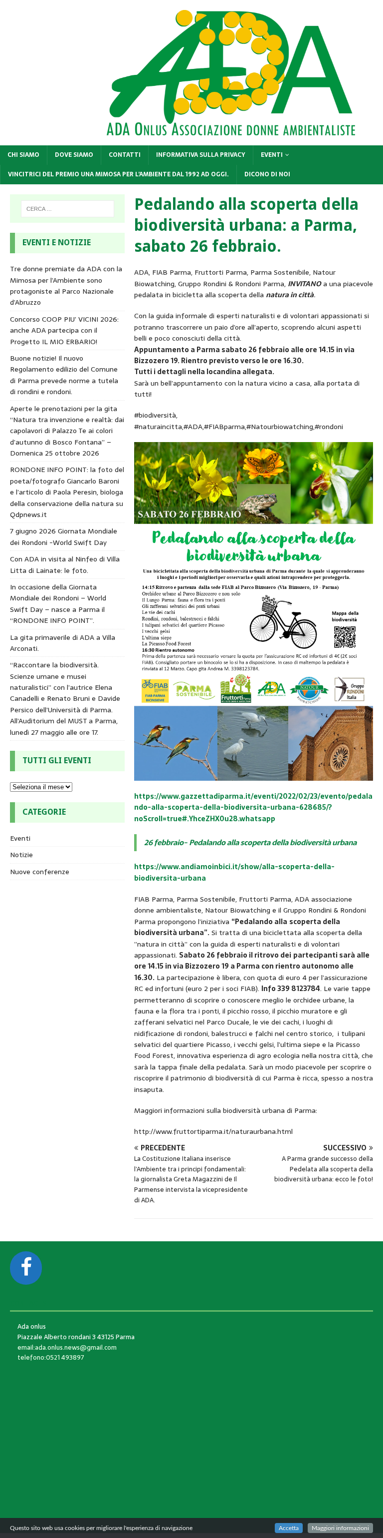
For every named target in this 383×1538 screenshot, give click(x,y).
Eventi (272, 155)
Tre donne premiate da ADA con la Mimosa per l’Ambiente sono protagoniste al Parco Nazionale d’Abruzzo (66, 285)
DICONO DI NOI (267, 174)
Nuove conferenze (39, 871)
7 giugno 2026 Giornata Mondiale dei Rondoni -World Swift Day (63, 536)
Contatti (125, 155)
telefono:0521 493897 (50, 1357)
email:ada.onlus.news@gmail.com (67, 1347)
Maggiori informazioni (340, 1528)
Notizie (21, 854)
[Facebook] (26, 1268)
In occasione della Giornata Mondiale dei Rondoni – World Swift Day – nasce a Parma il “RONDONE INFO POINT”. (58, 603)
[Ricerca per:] (67, 208)
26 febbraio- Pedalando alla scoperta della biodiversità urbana (250, 842)
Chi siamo (23, 155)
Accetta (289, 1528)
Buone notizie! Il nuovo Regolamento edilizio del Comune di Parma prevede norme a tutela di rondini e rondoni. (64, 375)
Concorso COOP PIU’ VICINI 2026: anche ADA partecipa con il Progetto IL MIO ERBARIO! (64, 330)
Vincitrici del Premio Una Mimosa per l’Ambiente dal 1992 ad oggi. (118, 174)
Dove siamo (74, 155)
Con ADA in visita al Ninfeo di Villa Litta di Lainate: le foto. (65, 564)
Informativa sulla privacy (200, 155)
